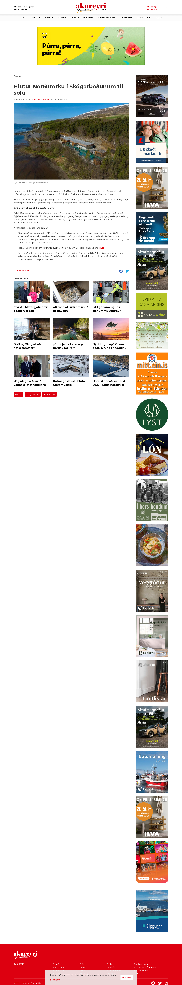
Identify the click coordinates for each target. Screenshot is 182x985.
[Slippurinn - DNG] (152, 911)
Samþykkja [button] (127, 977)
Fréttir (18, 394)
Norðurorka (49, 394)
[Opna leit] (166, 6)
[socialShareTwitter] (127, 271)
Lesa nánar (55, 979)
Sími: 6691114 (19, 964)
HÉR (101, 248)
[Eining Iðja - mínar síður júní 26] (152, 374)
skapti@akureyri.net (40, 99)
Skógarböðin (32, 394)
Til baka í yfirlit (23, 271)
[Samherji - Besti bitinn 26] (152, 545)
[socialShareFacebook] (121, 271)
